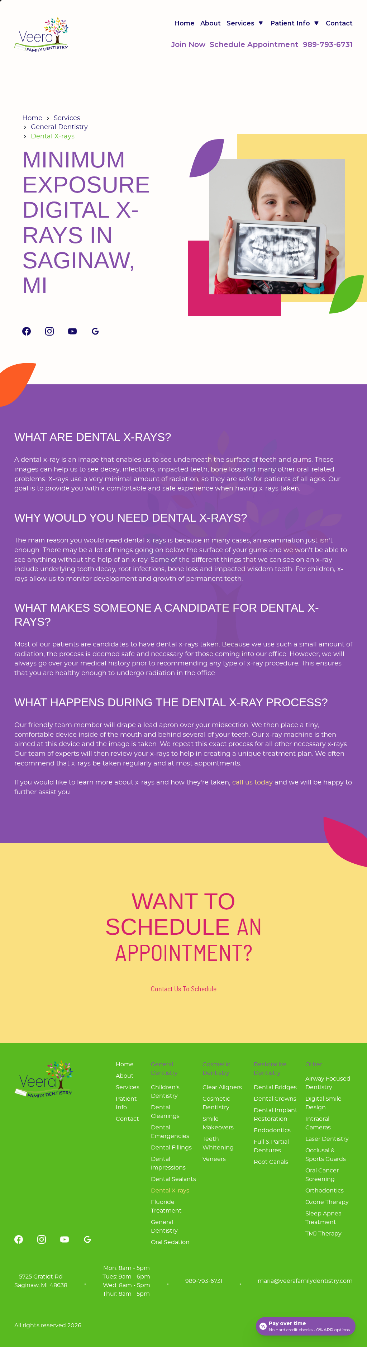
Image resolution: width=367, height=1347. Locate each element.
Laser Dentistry (327, 1139)
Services (67, 118)
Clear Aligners (222, 1087)
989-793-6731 (328, 44)
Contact (339, 23)
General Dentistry (59, 127)
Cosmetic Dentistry (216, 1069)
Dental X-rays (170, 1191)
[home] (41, 34)
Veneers (214, 1159)
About (210, 23)
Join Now (188, 44)
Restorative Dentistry (270, 1069)
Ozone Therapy (327, 1202)
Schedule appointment (254, 44)
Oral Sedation (170, 1242)
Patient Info (126, 1103)
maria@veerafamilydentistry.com (305, 1281)
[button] (245, 23)
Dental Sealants (173, 1179)
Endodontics (272, 1130)
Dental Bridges (275, 1087)
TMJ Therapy (323, 1234)
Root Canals (271, 1162)
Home (184, 23)
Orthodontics (324, 1191)
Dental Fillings (171, 1148)
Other (313, 1064)
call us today (252, 782)
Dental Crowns (275, 1099)
